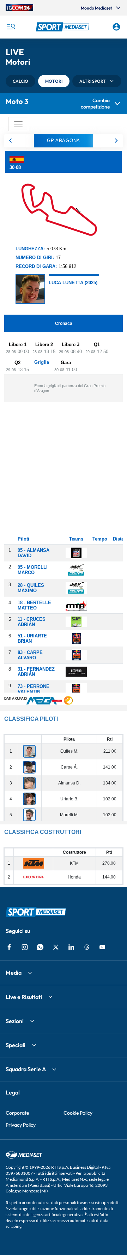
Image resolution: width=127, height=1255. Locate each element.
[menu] (11, 27)
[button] (63, 27)
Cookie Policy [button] (78, 1113)
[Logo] (63, 27)
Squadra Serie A (26, 1069)
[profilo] (116, 27)
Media (14, 972)
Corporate (17, 1113)
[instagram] (24, 947)
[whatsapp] (40, 947)
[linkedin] (71, 947)
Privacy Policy (21, 1125)
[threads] (86, 947)
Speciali (15, 1045)
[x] (55, 947)
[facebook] (9, 947)
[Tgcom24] (19, 7)
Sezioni (15, 1021)
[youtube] (102, 947)
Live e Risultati (24, 996)
